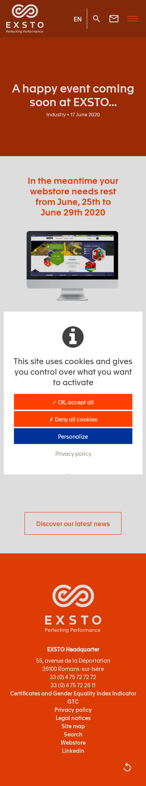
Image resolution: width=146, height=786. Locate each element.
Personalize (73, 436)
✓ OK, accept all (73, 401)
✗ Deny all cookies (73, 419)
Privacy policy (73, 453)
